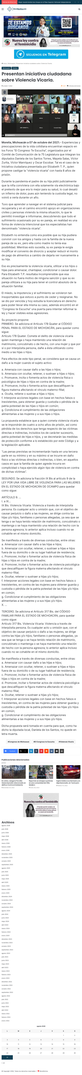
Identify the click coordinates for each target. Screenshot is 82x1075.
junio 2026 (5, 832)
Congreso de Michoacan (19, 742)
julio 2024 (5, 914)
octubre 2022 (6, 989)
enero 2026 (5, 850)
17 (7, 1048)
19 (30, 1048)
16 (74, 1044)
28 (52, 1053)
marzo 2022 (6, 1013)
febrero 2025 (6, 889)
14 (52, 1044)
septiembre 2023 (7, 950)
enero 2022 (5, 1021)
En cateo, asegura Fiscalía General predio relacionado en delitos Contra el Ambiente (14, 783)
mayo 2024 (5, 921)
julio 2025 (5, 871)
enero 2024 (5, 935)
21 (52, 1048)
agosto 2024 (6, 911)
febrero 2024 (6, 932)
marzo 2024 (6, 928)
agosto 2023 (6, 953)
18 (18, 1048)
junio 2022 (5, 1003)
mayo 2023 (5, 964)
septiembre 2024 (7, 907)
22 (63, 1048)
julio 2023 (5, 957)
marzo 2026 (6, 843)
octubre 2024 (6, 903)
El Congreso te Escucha (44, 742)
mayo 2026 (5, 836)
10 (7, 1044)
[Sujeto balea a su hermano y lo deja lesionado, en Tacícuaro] (68, 772)
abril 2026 (5, 840)
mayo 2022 (5, 1006)
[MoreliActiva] (17, 9)
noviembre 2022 (7, 985)
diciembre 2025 (7, 854)
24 (7, 1053)
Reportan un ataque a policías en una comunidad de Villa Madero (41, 783)
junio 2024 (5, 918)
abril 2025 (5, 882)
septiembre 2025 (7, 864)
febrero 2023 (6, 974)
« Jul (3, 1063)
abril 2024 (5, 925)
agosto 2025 (6, 868)
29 (63, 1053)
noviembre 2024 (7, 900)
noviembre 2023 (7, 942)
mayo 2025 (5, 879)
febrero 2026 (6, 847)
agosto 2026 (6, 825)
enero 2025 (5, 893)
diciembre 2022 (7, 982)
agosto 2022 (6, 996)
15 (63, 1044)
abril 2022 (5, 1010)
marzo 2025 (6, 886)
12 (30, 1044)
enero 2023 (5, 978)
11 (18, 1044)
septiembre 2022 (7, 992)
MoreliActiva (44, 1071)
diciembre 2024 (7, 896)
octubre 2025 (6, 861)
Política (15, 68)
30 (75, 1053)
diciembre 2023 (7, 939)
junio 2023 (5, 960)
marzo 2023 (6, 971)
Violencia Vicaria (67, 742)
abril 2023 (5, 967)
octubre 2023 (6, 946)
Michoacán (11, 63)
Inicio (5, 63)
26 (30, 1053)
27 (41, 1053)
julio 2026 (5, 829)
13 (41, 1044)
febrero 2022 (6, 1017)
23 (75, 1048)
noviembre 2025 (7, 857)
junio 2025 (5, 875)
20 (41, 1048)
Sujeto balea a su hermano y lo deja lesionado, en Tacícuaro (68, 782)
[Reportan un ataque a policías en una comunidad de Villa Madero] (41, 772)
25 (18, 1053)
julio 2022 (5, 999)
